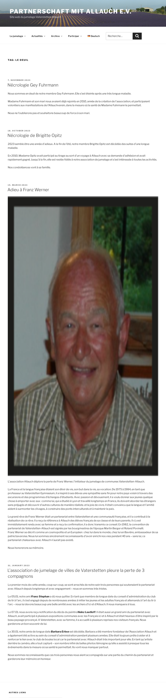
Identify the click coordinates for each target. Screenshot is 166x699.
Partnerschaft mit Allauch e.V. (71, 11)
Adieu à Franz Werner (28, 189)
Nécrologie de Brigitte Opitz (34, 135)
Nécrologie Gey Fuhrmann (32, 84)
